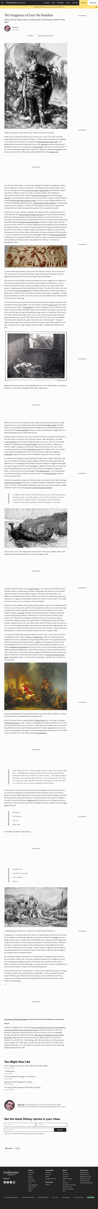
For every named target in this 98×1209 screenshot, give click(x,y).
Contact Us (65, 1176)
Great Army (33, 466)
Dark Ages (44, 144)
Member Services (67, 1187)
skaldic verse (31, 800)
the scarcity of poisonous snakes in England (38, 488)
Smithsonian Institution (68, 1189)
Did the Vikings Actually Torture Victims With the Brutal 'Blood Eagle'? (26, 1066)
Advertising (65, 1174)
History (30, 1174)
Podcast (30, 1189)
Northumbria (8, 454)
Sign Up (48, 1184)
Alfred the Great (44, 471)
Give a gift (48, 1174)
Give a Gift (75, 3)
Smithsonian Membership (86, 1183)
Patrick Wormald (51, 473)
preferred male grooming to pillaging (44, 203)
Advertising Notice (65, 1197)
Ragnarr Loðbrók (31, 444)
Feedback (65, 1183)
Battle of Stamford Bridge (58, 235)
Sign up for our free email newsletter (15, 1019)
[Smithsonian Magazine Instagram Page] (8, 1182)
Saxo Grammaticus (41, 733)
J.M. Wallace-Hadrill (49, 425)
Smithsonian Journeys (85, 1176)
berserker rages (53, 152)
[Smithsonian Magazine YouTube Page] (14, 1182)
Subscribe (83, 3)
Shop (53, 3)
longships (58, 149)
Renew (68, 3)
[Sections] (3, 3)
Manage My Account (51, 1178)
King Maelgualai (23, 430)
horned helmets (38, 147)
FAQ (64, 1181)
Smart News (31, 1172)
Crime (17, 1148)
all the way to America (39, 195)
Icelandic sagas (38, 637)
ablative (56, 937)
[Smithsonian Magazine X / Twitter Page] (11, 1182)
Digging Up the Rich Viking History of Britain (18, 1082)
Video (29, 1191)
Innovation (31, 1178)
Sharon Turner (53, 305)
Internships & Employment (69, 1185)
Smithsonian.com (84, 1172)
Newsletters (60, 3)
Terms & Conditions (38, 1133)
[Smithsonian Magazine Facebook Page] (5, 1182)
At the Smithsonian (33, 1185)
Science (30, 1176)
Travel (29, 1183)
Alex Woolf (20, 613)
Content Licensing (67, 1178)
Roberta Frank (40, 720)
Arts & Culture (31, 1181)
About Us (65, 1172)
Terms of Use (55, 1197)
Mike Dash (15, 27)
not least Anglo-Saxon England (28, 222)
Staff (64, 1191)
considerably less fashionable (18, 647)
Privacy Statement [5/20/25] (27, 1197)
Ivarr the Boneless (11, 442)
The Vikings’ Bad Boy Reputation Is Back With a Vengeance (22, 1087)
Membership (93, 3)
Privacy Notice (30, 1133)
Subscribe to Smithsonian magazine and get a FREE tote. (49, 7)
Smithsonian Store (84, 1174)
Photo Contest (32, 1187)
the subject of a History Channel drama (36, 190)
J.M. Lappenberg (28, 307)
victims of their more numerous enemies (23, 200)
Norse (29, 637)
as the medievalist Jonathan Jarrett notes (31, 215)
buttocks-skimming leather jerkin (47, 142)
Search (47, 3)
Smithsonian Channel (85, 1178)
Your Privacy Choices (79, 1197)
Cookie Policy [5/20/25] (43, 1197)
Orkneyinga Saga (34, 589)
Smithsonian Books (85, 1181)
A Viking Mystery (9, 1071)
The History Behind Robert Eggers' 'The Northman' (20, 1076)
